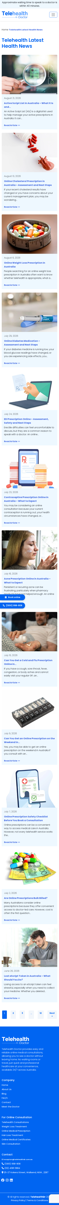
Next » (52, 1015)
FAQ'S (5, 1097)
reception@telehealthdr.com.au (18, 1159)
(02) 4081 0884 (12, 1168)
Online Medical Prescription (16, 1130)
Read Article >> (12, 125)
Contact (6, 1102)
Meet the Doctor (10, 1106)
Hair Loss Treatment (12, 1135)
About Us (6, 1089)
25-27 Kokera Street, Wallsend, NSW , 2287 (25, 1172)
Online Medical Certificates (16, 1139)
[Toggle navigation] (53, 15)
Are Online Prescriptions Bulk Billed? (25, 898)
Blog (4, 1093)
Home (5, 1084)
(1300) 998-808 (12, 1163)
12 (41, 1013)
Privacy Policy (18, 1200)
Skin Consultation (11, 1143)
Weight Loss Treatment (14, 1126)
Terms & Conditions (37, 1200)
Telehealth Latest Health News (26, 29)
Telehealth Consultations (15, 1122)
